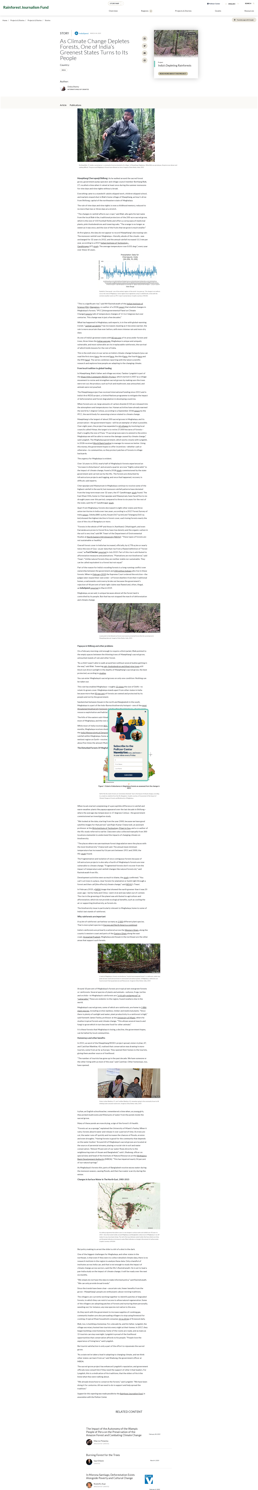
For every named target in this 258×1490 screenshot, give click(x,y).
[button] (128, 749)
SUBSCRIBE (128, 775)
